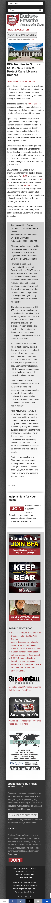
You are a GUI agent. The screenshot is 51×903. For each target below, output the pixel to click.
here (32, 39)
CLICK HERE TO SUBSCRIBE (22, 35)
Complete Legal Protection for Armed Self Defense (25, 688)
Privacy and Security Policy (25, 892)
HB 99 (24, 176)
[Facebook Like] (21, 901)
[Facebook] (13, 901)
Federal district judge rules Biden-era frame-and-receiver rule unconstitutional (26, 667)
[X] (30, 901)
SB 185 (27, 186)
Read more (26, 809)
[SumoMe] (46, 901)
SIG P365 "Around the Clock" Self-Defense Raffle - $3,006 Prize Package (26, 636)
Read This (26, 690)
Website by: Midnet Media (25, 897)
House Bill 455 (34, 104)
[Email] (38, 901)
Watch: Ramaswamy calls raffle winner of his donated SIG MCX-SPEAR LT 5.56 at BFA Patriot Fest (26, 645)
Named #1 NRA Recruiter (20, 721)
